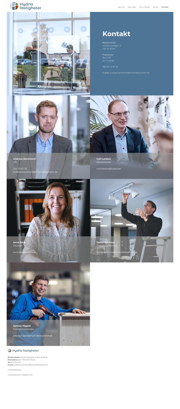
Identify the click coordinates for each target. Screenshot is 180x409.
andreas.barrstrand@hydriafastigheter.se (129, 72)
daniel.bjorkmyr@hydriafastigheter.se (116, 252)
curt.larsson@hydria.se (108, 168)
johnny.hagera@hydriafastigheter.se (32, 335)
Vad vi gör (132, 7)
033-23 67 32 (112, 66)
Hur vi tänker (144, 7)
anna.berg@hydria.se (24, 252)
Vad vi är (121, 7)
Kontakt (164, 7)
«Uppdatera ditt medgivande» (20, 375)
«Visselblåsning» (14, 370)
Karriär (155, 7)
